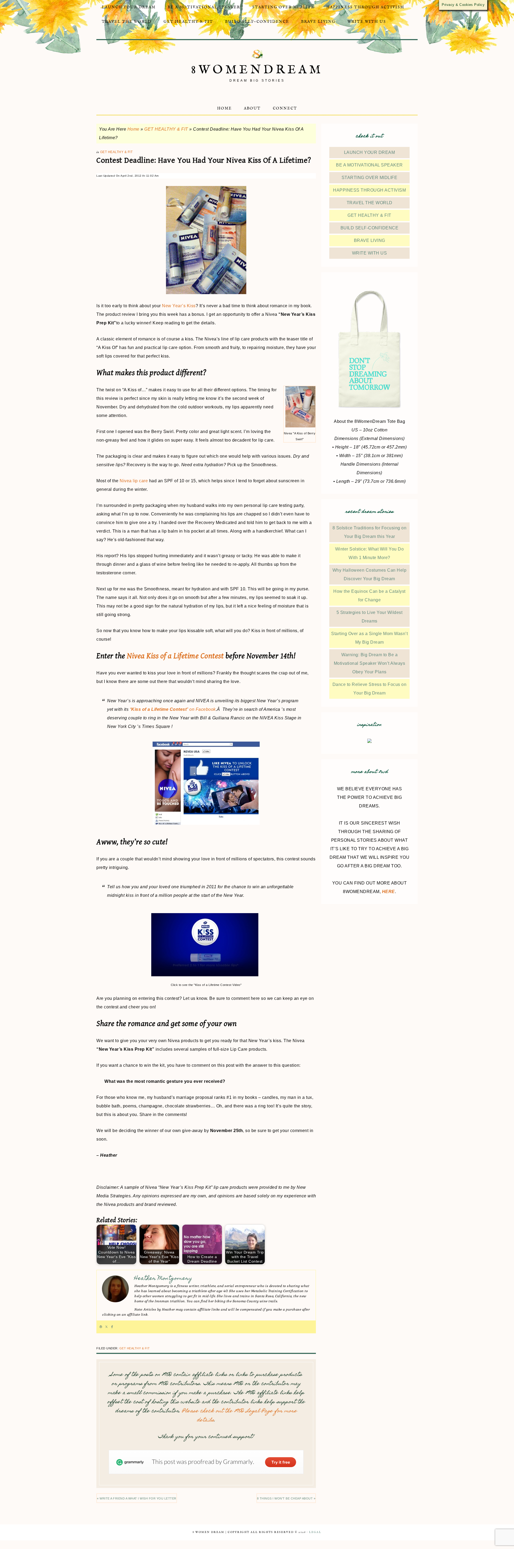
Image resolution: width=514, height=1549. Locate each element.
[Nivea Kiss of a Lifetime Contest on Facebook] (206, 783)
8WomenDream (257, 70)
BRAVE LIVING (369, 240)
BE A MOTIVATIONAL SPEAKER (369, 165)
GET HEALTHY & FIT (166, 129)
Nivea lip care (134, 481)
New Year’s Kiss (179, 305)
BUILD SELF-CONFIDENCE (370, 228)
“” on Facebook (173, 709)
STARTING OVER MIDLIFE (370, 177)
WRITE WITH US (369, 253)
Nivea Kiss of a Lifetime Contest (175, 655)
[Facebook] (112, 1327)
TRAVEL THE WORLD (369, 202)
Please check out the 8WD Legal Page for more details (239, 1416)
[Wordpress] (100, 1327)
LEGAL (315, 1532)
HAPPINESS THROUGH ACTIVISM (369, 190)
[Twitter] (106, 1327)
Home (133, 129)
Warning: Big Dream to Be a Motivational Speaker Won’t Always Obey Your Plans (369, 663)
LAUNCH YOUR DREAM (369, 152)
